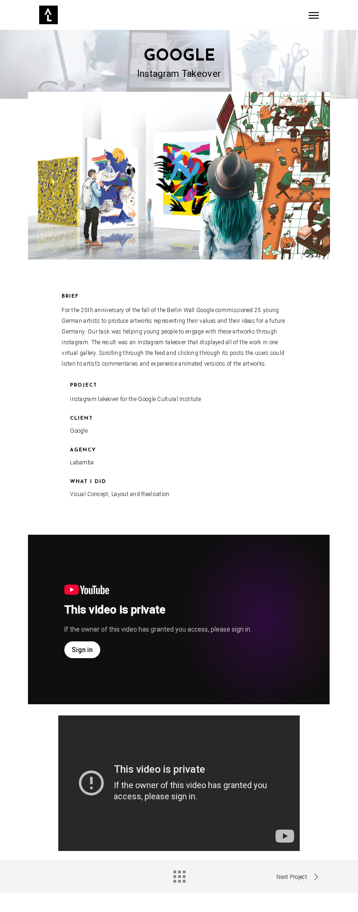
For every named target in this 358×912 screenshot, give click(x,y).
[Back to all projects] (179, 874)
